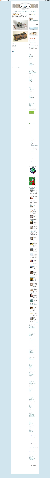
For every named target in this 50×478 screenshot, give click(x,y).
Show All (37, 322)
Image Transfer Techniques (32, 392)
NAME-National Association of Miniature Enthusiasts (33, 277)
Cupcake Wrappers (31, 89)
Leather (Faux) (30, 396)
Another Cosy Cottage (32, 288)
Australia (30, 85)
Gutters (30, 390)
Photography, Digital (31, 409)
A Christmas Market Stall (32, 458)
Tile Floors (30, 420)
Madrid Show (30, 99)
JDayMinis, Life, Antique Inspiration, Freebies (33, 195)
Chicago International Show (32, 43)
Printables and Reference (32, 332)
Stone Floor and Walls (31, 415)
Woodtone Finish (31, 431)
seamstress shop (31, 105)
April (31, 162)
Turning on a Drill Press (31, 425)
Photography (30, 80)
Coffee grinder (30, 380)
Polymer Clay (30, 82)
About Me (30, 457)
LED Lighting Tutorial (31, 459)
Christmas (30, 73)
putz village (30, 62)
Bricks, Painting (31, 372)
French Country (31, 74)
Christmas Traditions (33, 140)
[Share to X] (14, 46)
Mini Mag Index (31, 342)
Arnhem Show (30, 70)
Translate (34, 14)
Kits (29, 66)
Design (30, 90)
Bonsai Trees (30, 366)
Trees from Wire (31, 423)
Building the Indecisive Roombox (33, 72)
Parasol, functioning (31, 404)
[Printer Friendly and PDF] (13, 44)
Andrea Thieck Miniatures (33, 231)
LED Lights (30, 63)
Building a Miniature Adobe (32, 346)
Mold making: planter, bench (32, 403)
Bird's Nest (30, 365)
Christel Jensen (31, 311)
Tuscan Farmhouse (31, 64)
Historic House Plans (31, 348)
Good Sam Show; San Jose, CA (32, 45)
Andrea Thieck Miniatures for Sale (33, 304)
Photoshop (30, 61)
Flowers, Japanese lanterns (32, 388)
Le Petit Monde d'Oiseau (33, 209)
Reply (14, 53)
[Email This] (12, 46)
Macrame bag (30, 400)
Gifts (29, 54)
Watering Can (30, 428)
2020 (30, 128)
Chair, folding (30, 376)
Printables (23, 11)
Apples (30, 358)
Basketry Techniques (31, 364)
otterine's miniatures (32, 201)
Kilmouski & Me (32, 236)
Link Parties (30, 98)
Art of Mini (31, 306)
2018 (30, 129)
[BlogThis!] (13, 46)
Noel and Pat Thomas (31, 350)
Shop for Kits (19, 11)
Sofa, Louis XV (30, 413)
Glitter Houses (30, 55)
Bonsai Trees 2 (30, 367)
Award (30, 86)
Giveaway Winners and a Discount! (33, 153)
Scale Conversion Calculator (32, 327)
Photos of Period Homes (31, 352)
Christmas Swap (32, 139)
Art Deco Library (31, 71)
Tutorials (30, 53)
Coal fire (30, 379)
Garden (30, 95)
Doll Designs (30, 340)
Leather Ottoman (31, 397)
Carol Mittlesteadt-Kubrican (34, 20)
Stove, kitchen (30, 417)
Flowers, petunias (31, 389)
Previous (32, 447)
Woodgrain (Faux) (31, 430)
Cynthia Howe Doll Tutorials (32, 383)
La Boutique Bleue (31, 97)
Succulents (30, 101)
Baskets (30, 87)
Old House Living (31, 351)
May (31, 161)
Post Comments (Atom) (17, 67)
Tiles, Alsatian (30, 421)
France (30, 94)
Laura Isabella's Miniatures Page (32, 349)
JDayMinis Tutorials (32, 205)
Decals (30, 77)
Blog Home (15, 11)
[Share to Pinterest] (15, 46)
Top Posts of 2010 (32, 138)
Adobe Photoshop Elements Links (34, 148)
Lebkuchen (30, 398)
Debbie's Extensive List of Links (32, 339)
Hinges (30, 391)
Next (30, 447)
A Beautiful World (32, 220)
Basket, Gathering (31, 362)
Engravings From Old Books (32, 329)
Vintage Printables (31, 334)
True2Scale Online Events (32, 103)
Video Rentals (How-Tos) (32, 333)
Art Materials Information (32, 328)
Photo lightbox (30, 408)
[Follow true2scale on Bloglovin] (32, 109)
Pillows (30, 81)
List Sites (37, 447)
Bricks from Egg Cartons (31, 371)
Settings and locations (31, 354)
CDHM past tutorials (31, 374)
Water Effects (30, 335)
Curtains (30, 382)
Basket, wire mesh (31, 363)
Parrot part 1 (30, 405)
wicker (30, 106)
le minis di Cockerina (32, 265)
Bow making (30, 370)
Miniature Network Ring (33, 437)
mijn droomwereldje (32, 247)
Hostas (30, 96)
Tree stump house (31, 422)
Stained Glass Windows (31, 414)
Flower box (30, 78)
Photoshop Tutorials (27, 11)
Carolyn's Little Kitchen (32, 282)
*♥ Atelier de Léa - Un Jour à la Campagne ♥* (33, 188)
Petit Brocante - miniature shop (33, 293)
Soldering (30, 325)
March (31, 163)
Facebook (30, 93)
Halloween (30, 69)
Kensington (30, 79)
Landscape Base (31, 395)
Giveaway (30, 60)
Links (31, 11)
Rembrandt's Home (31, 353)
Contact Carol (31, 47)
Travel (30, 102)
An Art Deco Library (31, 456)
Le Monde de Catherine (32, 270)
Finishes (30, 65)
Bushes (30, 373)
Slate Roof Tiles (31, 412)
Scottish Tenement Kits (33, 147)
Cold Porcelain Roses (31, 381)
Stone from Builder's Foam (32, 416)
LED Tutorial (34, 11)
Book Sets (30, 368)
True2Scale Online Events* (32, 40)
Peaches (30, 407)
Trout (29, 424)
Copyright (30, 88)
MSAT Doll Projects (31, 399)
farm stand (30, 104)
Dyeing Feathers (31, 384)
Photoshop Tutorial (31, 455)
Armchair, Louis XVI (31, 359)
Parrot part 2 (30, 406)
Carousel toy (30, 375)
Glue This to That (31, 326)
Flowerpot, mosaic (31, 387)
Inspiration (30, 56)
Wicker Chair (30, 429)
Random (34, 447)
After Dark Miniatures (32, 242)
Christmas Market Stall (31, 68)
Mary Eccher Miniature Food (32, 401)
